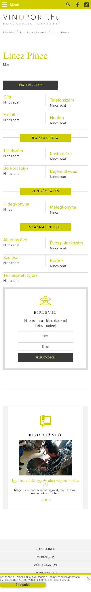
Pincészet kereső (33, 32)
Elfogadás (23, 585)
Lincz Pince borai (30, 85)
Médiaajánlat (45, 565)
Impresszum (45, 557)
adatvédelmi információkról (39, 580)
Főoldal (9, 32)
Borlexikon (45, 549)
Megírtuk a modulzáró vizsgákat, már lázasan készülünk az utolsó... (45, 486)
